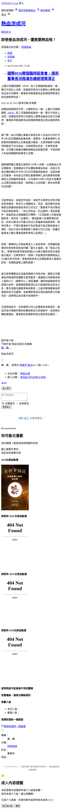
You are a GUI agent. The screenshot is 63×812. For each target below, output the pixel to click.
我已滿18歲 (7, 806)
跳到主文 (6, 32)
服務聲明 (33, 770)
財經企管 (25, 373)
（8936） (11, 113)
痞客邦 (23, 365)
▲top (4, 382)
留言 (30, 365)
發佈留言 (6, 407)
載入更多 (6, 388)
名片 (9, 60)
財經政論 (26, 47)
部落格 (11, 57)
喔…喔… (6, 347)
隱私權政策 (54, 766)
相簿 (9, 53)
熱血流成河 (13, 23)
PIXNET (14, 766)
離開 (18, 806)
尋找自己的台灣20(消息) (33, 377)
